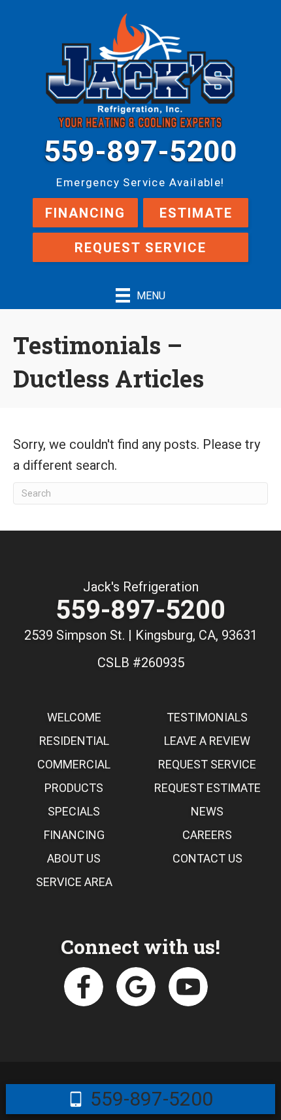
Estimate (196, 213)
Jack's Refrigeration (141, 587)
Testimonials (207, 717)
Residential (74, 741)
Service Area (74, 882)
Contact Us (207, 858)
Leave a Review (207, 741)
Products (73, 788)
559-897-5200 (140, 151)
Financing (85, 213)
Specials (74, 811)
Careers (207, 835)
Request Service (140, 247)
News (207, 811)
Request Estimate (207, 788)
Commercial (73, 764)
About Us (74, 858)
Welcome (74, 717)
